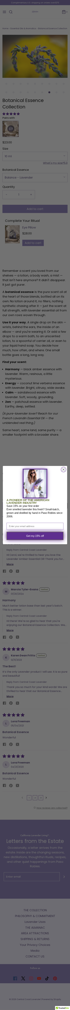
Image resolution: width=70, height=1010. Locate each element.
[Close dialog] (63, 469)
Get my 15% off (35, 535)
